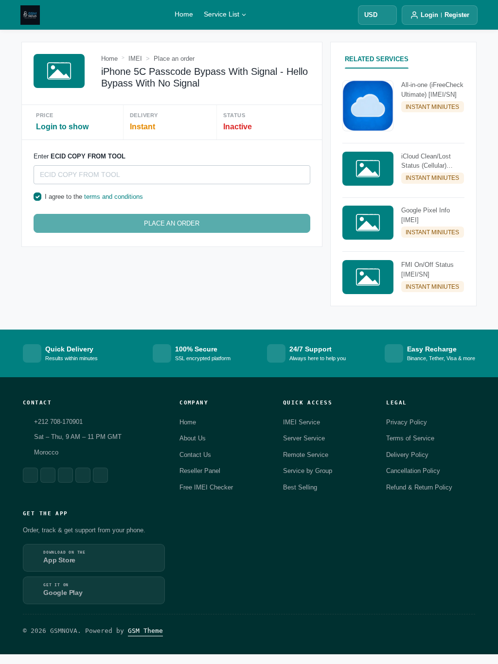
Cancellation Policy (413, 470)
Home (184, 14)
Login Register (445, 14)
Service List (221, 14)
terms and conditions (113, 196)
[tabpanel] (403, 189)
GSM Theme (145, 630)
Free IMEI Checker (206, 487)
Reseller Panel (199, 470)
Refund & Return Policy (419, 487)
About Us (192, 438)
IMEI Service (301, 422)
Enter (79, 156)
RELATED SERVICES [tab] (377, 59)
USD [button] (370, 14)
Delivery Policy (407, 454)
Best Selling (300, 487)
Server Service (304, 438)
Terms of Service (410, 438)
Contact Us (195, 454)
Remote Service (305, 454)
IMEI (135, 58)
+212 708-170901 (58, 421)
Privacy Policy (406, 422)
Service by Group (307, 470)
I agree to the (94, 196)
